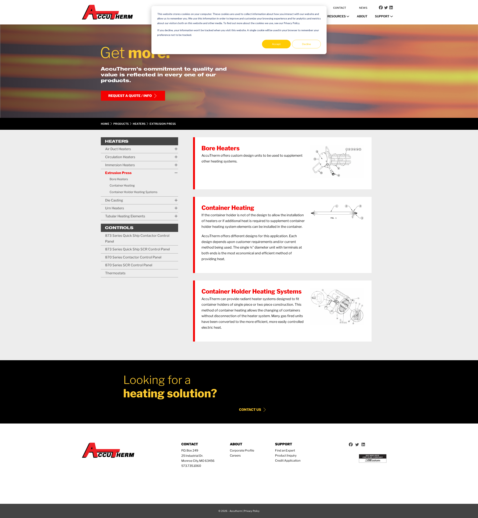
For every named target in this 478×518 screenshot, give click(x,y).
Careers (235, 455)
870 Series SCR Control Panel (128, 265)
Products (121, 123)
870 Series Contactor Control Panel (133, 257)
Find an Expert (285, 450)
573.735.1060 (191, 466)
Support (382, 16)
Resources (336, 16)
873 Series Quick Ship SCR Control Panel (137, 249)
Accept (276, 44)
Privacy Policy (252, 510)
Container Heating (122, 185)
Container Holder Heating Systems (133, 192)
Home (105, 123)
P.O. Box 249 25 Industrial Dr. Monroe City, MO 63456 (198, 455)
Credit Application (287, 460)
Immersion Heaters (120, 165)
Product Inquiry (286, 455)
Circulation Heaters (120, 157)
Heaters (139, 123)
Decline (306, 44)
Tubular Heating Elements (125, 216)
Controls (119, 227)
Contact (339, 7)
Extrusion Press (118, 173)
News (363, 7)
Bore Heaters (119, 179)
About (362, 16)
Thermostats (115, 273)
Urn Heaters (114, 208)
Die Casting (114, 200)
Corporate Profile (242, 450)
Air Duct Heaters (118, 149)
